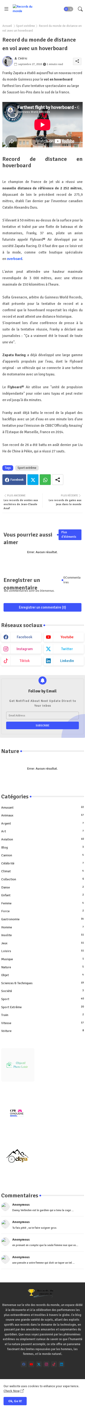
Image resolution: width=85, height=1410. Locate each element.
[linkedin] (61, 1364)
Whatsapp (45, 479)
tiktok (25, 660)
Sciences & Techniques (42, 983)
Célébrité (42, 863)
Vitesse (42, 1023)
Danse (42, 887)
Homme (42, 927)
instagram (25, 649)
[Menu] (6, 9)
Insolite (42, 935)
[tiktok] (54, 1364)
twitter (67, 649)
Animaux (42, 815)
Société (42, 991)
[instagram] (46, 1364)
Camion (42, 855)
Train (42, 1015)
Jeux (42, 943)
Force (42, 911)
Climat (42, 871)
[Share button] (57, 479)
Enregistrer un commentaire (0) (42, 607)
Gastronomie (42, 919)
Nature (42, 967)
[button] (68, 9)
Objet (42, 975)
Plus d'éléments (68, 534)
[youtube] (31, 1364)
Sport (42, 999)
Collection (42, 879)
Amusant (42, 808)
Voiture (42, 1031)
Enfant (42, 895)
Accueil (7, 26)
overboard (14, 259)
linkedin (67, 660)
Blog (42, 847)
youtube (67, 637)
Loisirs (42, 951)
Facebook (17, 480)
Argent (42, 823)
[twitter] (39, 1364)
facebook (24, 637)
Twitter (32, 479)
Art (42, 831)
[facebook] (24, 1364)
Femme (42, 903)
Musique (42, 959)
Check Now (12, 1391)
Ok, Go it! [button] (15, 1401)
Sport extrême (25, 26)
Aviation (42, 839)
